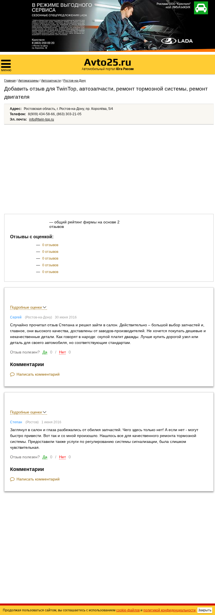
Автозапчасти (51, 80)
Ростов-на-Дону (74, 80)
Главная (10, 80)
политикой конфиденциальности (169, 610)
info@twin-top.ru (41, 119)
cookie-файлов (128, 610)
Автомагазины (28, 80)
